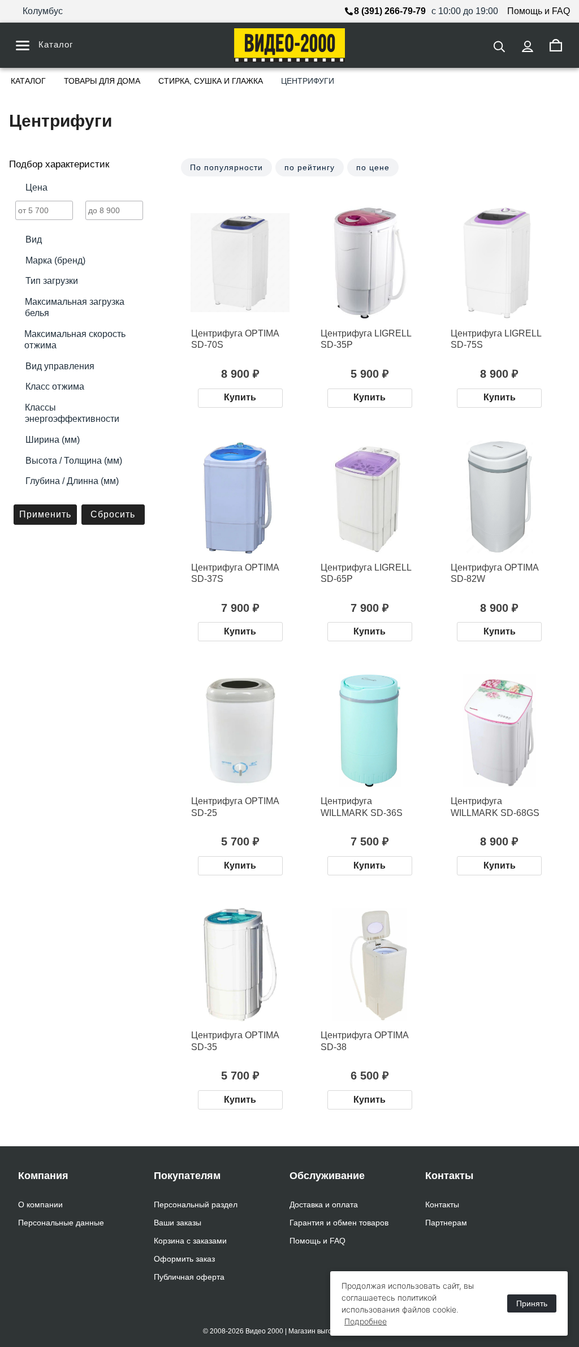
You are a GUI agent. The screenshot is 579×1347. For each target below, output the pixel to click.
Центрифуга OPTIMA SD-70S (235, 339)
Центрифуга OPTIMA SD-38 (365, 1041)
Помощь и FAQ (538, 11)
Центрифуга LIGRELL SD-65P (366, 573)
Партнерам (446, 1222)
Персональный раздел (195, 1204)
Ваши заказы (177, 1222)
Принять (531, 1303)
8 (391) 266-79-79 (390, 11)
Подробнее (365, 1321)
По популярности (226, 167)
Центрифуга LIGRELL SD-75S (496, 339)
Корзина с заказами (190, 1240)
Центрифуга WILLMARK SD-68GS (495, 807)
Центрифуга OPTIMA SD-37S (235, 573)
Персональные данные (61, 1222)
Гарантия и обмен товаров (339, 1222)
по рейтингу (309, 167)
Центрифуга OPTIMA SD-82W (495, 573)
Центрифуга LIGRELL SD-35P (366, 339)
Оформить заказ (184, 1258)
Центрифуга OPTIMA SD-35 (235, 1041)
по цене (373, 167)
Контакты (442, 1204)
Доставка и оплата (324, 1204)
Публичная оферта (189, 1276)
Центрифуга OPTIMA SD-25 (235, 807)
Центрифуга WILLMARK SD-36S (362, 807)
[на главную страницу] (289, 45)
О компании (40, 1204)
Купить (240, 397)
